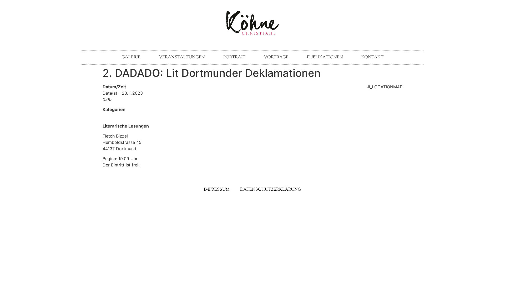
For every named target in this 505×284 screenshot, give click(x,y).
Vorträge (276, 57)
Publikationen (325, 57)
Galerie (131, 57)
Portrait (234, 57)
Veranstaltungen (182, 57)
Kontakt (372, 57)
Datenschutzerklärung (270, 190)
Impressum (217, 190)
